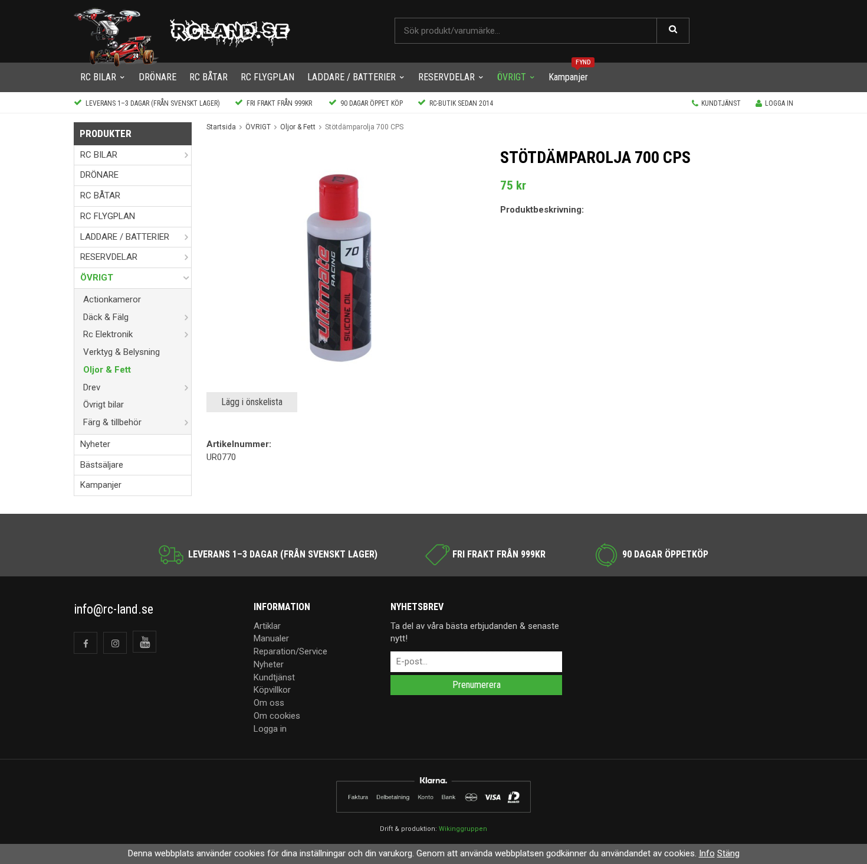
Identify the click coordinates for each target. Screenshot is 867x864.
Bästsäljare (101, 464)
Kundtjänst (721, 103)
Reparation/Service (290, 651)
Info (707, 853)
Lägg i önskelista (252, 401)
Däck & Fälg (106, 317)
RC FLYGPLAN (267, 77)
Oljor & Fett (107, 369)
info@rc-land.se (113, 609)
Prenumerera (476, 684)
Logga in (779, 103)
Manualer (271, 638)
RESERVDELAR (446, 77)
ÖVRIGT (511, 77)
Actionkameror (112, 299)
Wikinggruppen (463, 829)
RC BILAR (98, 77)
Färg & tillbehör (112, 422)
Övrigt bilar (103, 404)
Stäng (728, 853)
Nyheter (95, 444)
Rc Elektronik (108, 334)
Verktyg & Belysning (121, 352)
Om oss (269, 702)
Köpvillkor (272, 689)
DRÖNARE (157, 77)
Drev (91, 387)
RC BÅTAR (208, 77)
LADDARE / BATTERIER (351, 77)
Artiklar (267, 626)
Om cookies (277, 715)
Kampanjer (568, 77)
